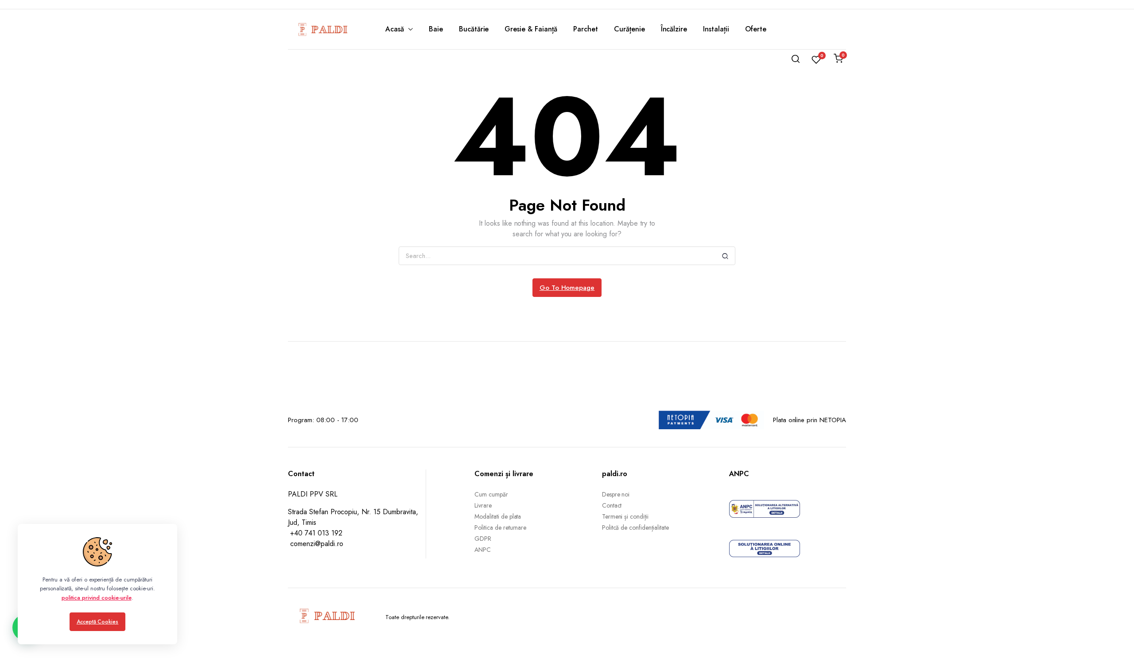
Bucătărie (474, 29)
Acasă (394, 29)
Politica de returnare (500, 527)
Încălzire (674, 29)
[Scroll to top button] (1114, 642)
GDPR (482, 538)
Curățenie (629, 29)
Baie (436, 29)
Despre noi (616, 494)
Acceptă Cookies (98, 622)
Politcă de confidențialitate (635, 527)
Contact (612, 505)
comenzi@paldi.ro (316, 544)
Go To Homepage (567, 288)
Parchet (585, 29)
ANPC (482, 549)
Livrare (483, 505)
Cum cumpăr (491, 494)
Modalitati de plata (497, 516)
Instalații (716, 29)
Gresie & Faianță (531, 29)
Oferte (755, 29)
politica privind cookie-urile (96, 597)
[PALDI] (323, 29)
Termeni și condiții (625, 516)
